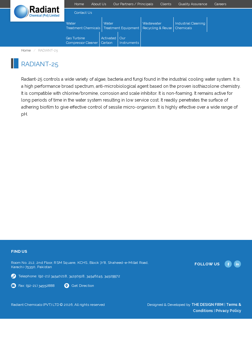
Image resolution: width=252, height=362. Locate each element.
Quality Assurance (193, 4)
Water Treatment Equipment (121, 25)
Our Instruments (129, 40)
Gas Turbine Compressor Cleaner (82, 40)
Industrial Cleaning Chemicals (190, 25)
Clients (165, 4)
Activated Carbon (108, 40)
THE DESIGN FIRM (207, 304)
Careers (220, 4)
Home (79, 4)
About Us (98, 4)
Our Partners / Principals (133, 4)
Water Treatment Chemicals (83, 25)
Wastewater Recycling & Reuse (157, 25)
